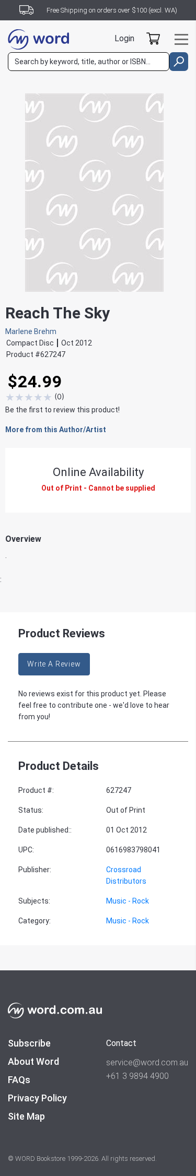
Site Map (26, 1116)
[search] (178, 61)
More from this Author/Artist (55, 429)
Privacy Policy (37, 1097)
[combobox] (88, 61)
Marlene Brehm (30, 331)
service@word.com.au (147, 1062)
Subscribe (29, 1043)
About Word (33, 1061)
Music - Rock (127, 901)
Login (124, 38)
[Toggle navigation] (181, 39)
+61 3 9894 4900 (137, 1076)
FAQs (19, 1079)
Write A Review (54, 664)
